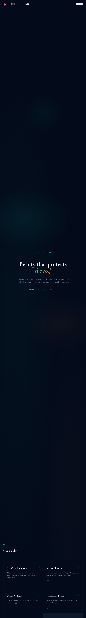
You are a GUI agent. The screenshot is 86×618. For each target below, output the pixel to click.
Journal (53, 290)
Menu (79, 4)
